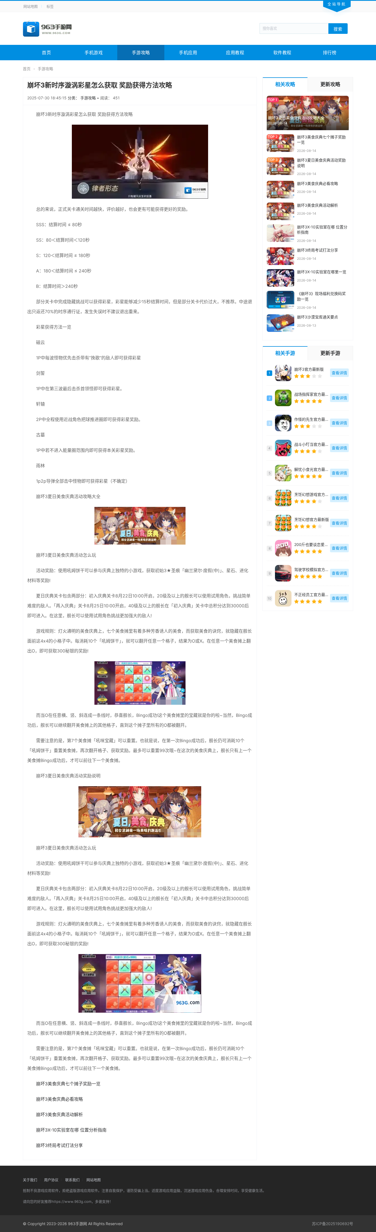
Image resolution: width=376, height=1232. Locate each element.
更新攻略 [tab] (330, 84)
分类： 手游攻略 (82, 97)
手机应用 (188, 52)
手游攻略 (141, 52)
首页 (46, 52)
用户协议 (51, 1180)
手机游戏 (94, 52)
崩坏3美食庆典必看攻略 (59, 1099)
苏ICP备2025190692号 (332, 1223)
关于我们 (30, 1180)
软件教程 (282, 52)
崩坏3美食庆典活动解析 (59, 1114)
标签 (50, 6)
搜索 (338, 28)
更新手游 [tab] (330, 353)
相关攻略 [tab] (285, 84)
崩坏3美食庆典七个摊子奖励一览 (68, 1083)
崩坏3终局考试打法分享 (59, 1145)
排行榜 (330, 52)
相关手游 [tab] (285, 353)
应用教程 (235, 52)
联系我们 (72, 1180)
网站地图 (30, 6)
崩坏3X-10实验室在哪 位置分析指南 (71, 1130)
